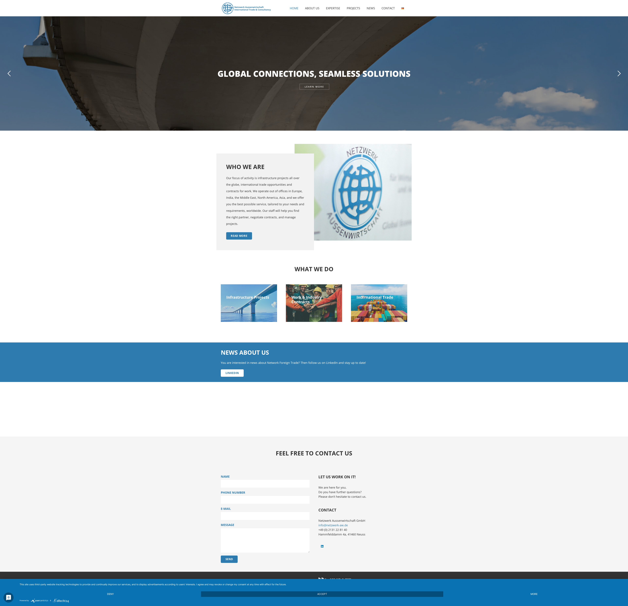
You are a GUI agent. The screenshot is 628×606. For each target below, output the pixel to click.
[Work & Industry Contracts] (314, 303)
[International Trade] (379, 303)
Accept (322, 594)
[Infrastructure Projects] (249, 303)
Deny (110, 594)
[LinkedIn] (322, 546)
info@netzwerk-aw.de (333, 525)
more (534, 594)
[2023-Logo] (246, 8)
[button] (321, 8)
